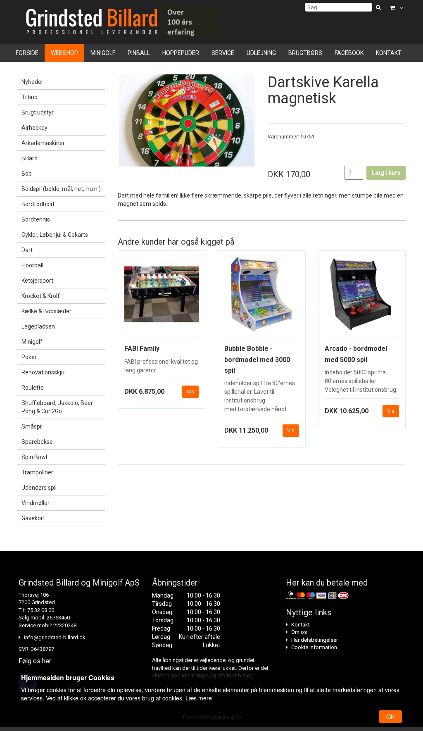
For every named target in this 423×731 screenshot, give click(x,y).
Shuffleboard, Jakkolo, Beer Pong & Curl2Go (57, 407)
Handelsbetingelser (314, 640)
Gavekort (33, 518)
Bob (26, 173)
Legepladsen (38, 326)
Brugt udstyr (37, 112)
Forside (27, 53)
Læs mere (198, 698)
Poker (29, 357)
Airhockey (34, 127)
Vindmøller (35, 503)
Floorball (32, 265)
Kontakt (389, 53)
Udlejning (261, 53)
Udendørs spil (39, 487)
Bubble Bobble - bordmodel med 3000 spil (257, 359)
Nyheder (32, 82)
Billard (29, 158)
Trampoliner (37, 472)
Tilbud (29, 97)
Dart (27, 250)
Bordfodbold (37, 204)
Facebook (349, 53)
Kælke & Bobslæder (46, 311)
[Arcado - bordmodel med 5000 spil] (362, 297)
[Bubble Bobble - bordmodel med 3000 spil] (261, 297)
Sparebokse (37, 441)
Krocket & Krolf (40, 296)
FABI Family (141, 348)
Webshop (64, 53)
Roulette (32, 387)
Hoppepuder (180, 53)
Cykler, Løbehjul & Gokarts (54, 234)
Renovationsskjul (43, 372)
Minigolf (102, 53)
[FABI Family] (161, 297)
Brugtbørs (305, 53)
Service (223, 53)
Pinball (139, 53)
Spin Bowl (34, 457)
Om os (299, 632)
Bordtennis (35, 219)
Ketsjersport (37, 280)
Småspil (32, 426)
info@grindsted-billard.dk (55, 637)
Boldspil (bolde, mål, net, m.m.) (61, 189)
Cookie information (314, 647)
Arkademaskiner (43, 143)
